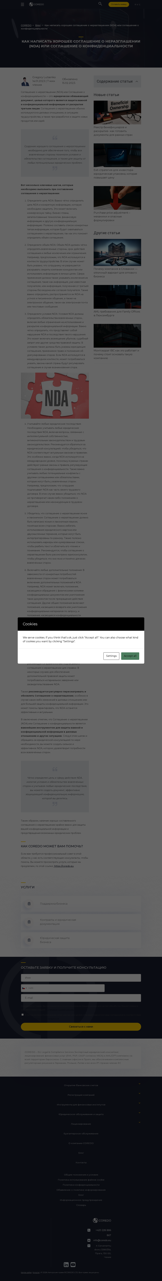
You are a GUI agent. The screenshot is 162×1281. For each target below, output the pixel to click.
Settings (111, 655)
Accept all (130, 655)
